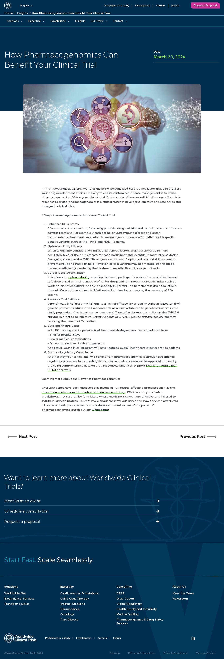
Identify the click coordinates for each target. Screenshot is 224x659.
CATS (120, 593)
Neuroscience (69, 609)
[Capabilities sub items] (68, 21)
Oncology (67, 614)
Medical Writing (127, 614)
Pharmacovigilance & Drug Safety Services (139, 621)
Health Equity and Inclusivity (136, 609)
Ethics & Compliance (175, 653)
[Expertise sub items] (43, 21)
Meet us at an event (22, 501)
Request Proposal (205, 5)
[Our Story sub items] (106, 21)
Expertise (34, 21)
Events (175, 5)
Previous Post (192, 436)
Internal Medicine (72, 603)
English (24, 5)
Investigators (142, 5)
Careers (160, 5)
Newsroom (180, 598)
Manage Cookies (205, 653)
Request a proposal (22, 521)
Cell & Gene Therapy (74, 598)
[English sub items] (32, 6)
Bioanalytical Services (19, 598)
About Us (179, 586)
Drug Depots (125, 598)
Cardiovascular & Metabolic (79, 593)
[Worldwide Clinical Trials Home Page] (7, 5)
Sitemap (115, 653)
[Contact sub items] (126, 21)
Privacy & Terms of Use (141, 653)
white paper (100, 409)
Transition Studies (16, 603)
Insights (80, 21)
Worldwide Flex (15, 593)
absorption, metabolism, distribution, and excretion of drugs (83, 392)
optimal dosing (78, 277)
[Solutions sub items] (21, 21)
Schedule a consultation (26, 511)
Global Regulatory (129, 603)
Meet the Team (183, 593)
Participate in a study (116, 5)
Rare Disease (69, 619)
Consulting (124, 586)
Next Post (28, 436)
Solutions (13, 21)
